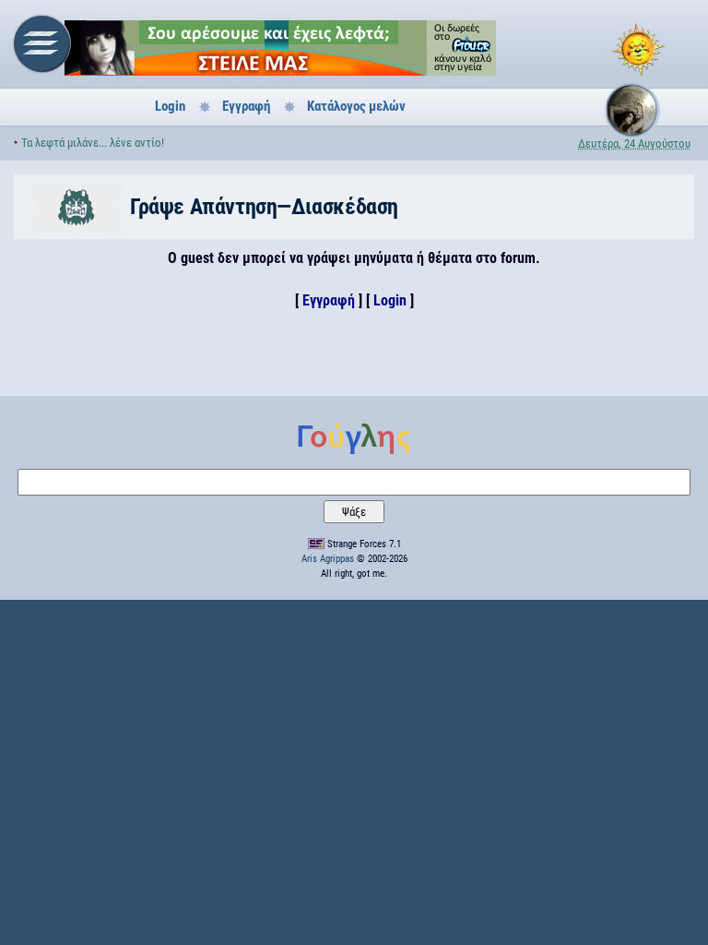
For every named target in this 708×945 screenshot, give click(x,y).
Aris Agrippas (327, 559)
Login (170, 106)
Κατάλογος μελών (356, 106)
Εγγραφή (246, 106)
